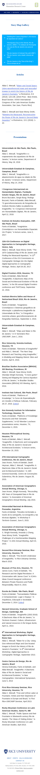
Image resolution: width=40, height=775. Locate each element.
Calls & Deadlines (25, 758)
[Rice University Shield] (3, 5)
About (9, 758)
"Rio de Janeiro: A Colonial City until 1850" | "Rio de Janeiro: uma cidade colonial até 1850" (21, 55)
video (16, 404)
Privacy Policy (19, 768)
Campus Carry (20, 770)
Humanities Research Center (16, 6)
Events (15, 758)
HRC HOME (7, 12)
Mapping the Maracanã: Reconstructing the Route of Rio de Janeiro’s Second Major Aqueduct (20, 117)
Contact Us (20, 760)
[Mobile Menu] (36, 5)
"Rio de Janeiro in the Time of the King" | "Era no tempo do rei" (20, 62)
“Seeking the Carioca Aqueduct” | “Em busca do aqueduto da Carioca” (21, 37)
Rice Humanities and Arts (14, 4)
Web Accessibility (28, 768)
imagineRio (16, 12)
